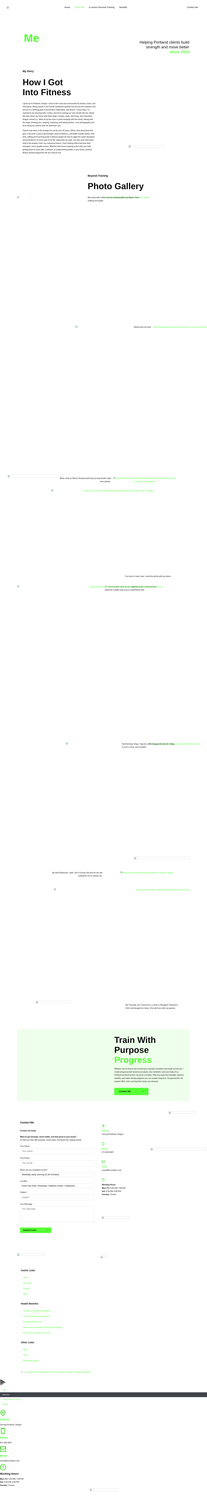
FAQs (25, 1355)
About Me (79, 7)
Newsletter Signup (31, 1361)
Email (104, 1167)
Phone (105, 1149)
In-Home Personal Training (102, 7)
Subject (23, 1192)
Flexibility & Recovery (32, 1322)
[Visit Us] (103, 1125)
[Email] (103, 1161)
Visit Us (105, 1131)
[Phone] (103, 1143)
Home (67, 7)
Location (23, 1181)
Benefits (123, 7)
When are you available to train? (33, 1170)
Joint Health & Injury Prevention (36, 1316)
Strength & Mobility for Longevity (37, 1311)
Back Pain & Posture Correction (36, 1333)
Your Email (25, 1158)
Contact (26, 1289)
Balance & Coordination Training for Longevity (42, 1327)
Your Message (26, 1204)
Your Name (25, 1146)
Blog (25, 1294)
